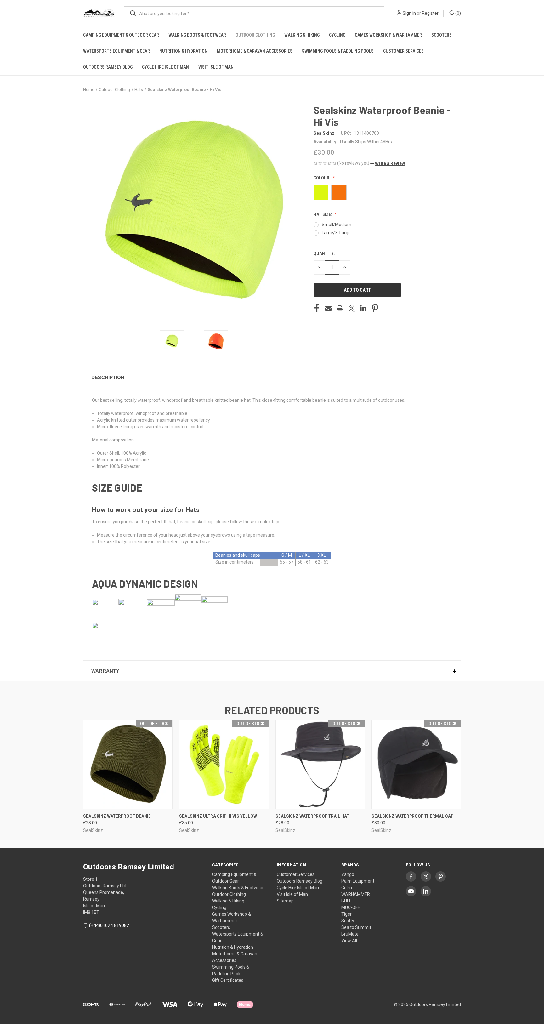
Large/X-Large (336, 232)
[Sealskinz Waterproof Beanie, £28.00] (127, 764)
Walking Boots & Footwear (197, 34)
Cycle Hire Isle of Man (165, 67)
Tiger (346, 914)
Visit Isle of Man (216, 67)
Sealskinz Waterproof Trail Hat (312, 816)
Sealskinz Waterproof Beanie (117, 816)
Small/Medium (336, 224)
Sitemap (285, 900)
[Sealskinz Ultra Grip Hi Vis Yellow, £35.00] (223, 764)
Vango (347, 874)
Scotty (347, 920)
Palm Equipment (357, 881)
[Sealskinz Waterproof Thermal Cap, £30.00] (416, 764)
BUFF (346, 900)
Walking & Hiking (302, 34)
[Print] (340, 308)
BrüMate (350, 933)
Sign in (409, 13)
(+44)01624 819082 (109, 925)
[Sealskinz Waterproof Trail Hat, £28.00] (320, 764)
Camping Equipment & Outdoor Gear (121, 34)
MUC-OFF (350, 907)
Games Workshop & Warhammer (388, 34)
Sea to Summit (356, 927)
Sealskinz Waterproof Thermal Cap (412, 816)
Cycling (337, 34)
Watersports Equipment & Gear (116, 51)
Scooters (441, 34)
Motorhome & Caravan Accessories (254, 51)
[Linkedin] (363, 308)
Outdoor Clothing (255, 34)
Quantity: (324, 253)
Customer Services (403, 51)
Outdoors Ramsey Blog (108, 67)
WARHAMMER (355, 894)
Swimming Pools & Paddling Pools (338, 51)
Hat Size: (323, 214)
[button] (387, 163)
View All (349, 940)
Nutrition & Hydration (183, 51)
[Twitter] (351, 308)
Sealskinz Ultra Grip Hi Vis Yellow (218, 816)
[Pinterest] (375, 308)
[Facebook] (317, 308)
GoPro (347, 887)
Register (430, 13)
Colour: (322, 177)
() (457, 13)
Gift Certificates (227, 980)
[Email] (328, 308)
